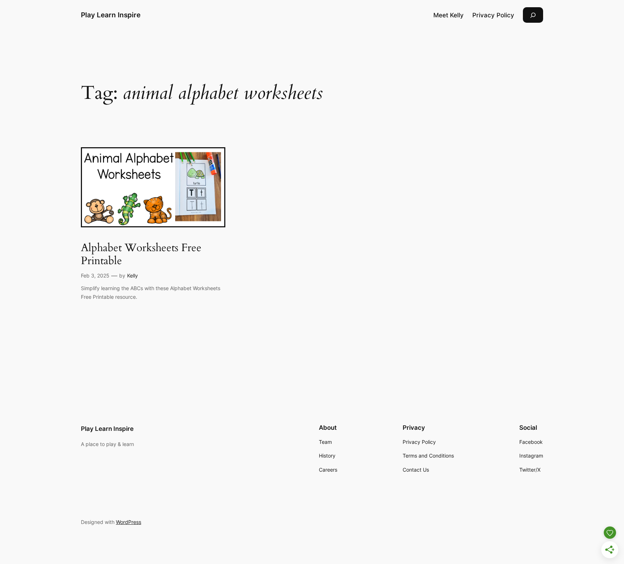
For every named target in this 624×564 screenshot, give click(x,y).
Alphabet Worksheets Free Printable (141, 254)
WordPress (128, 522)
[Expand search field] (533, 15)
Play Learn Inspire (110, 14)
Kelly (132, 275)
